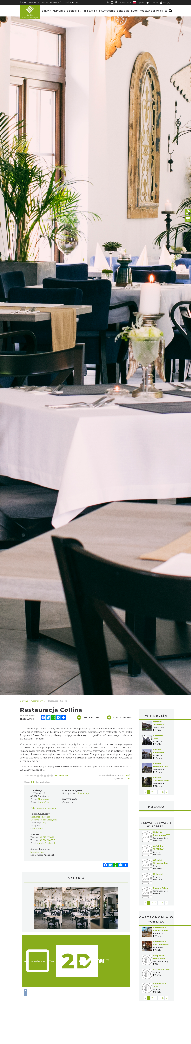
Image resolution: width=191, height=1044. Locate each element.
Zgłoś (126, 775)
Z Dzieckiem (74, 11)
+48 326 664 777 (47, 840)
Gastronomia (36, 828)
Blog (134, 11)
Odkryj (46, 11)
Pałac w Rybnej (161, 888)
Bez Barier (90, 11)
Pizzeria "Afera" (161, 969)
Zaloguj (166, 2)
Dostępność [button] (124, 2)
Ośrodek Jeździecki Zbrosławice (159, 724)
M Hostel (157, 874)
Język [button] (140, 2)
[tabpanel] (48, 908)
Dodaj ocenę (61, 776)
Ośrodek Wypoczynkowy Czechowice (161, 863)
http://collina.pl (37, 852)
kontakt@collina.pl (46, 843)
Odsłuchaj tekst (92, 717)
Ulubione (153, 2)
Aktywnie (59, 11)
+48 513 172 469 (46, 837)
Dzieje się (123, 11)
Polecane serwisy (151, 11)
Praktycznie (107, 11)
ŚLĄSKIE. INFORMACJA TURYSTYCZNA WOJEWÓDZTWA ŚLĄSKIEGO (49, 2)
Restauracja (83, 793)
